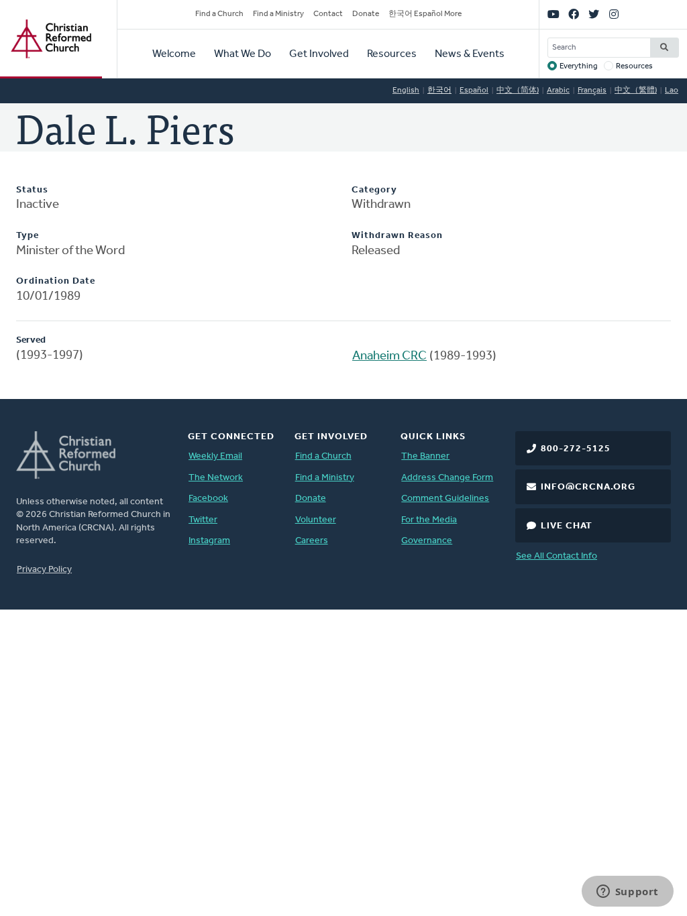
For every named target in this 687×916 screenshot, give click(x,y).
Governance (426, 541)
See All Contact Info (556, 556)
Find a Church (219, 14)
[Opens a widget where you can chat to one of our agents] (627, 892)
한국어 (439, 91)
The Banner (425, 456)
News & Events (470, 54)
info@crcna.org (588, 487)
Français (592, 91)
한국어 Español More (425, 14)
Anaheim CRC (389, 356)
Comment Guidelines (445, 499)
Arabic (558, 91)
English (405, 91)
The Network (216, 478)
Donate (365, 14)
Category (374, 190)
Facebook (208, 499)
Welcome (174, 54)
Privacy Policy (44, 570)
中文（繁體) (636, 91)
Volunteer (315, 520)
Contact (328, 14)
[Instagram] (614, 15)
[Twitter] (594, 15)
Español (474, 91)
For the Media (429, 520)
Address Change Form (447, 478)
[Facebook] (574, 15)
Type (27, 236)
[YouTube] (553, 15)
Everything (579, 66)
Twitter (203, 520)
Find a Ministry (278, 14)
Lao (671, 91)
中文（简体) (517, 91)
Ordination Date (55, 281)
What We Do (242, 54)
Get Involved (319, 54)
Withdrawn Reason (397, 236)
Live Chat (566, 526)
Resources (392, 54)
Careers (311, 541)
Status (32, 190)
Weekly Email (215, 456)
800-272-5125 (576, 449)
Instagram (209, 541)
